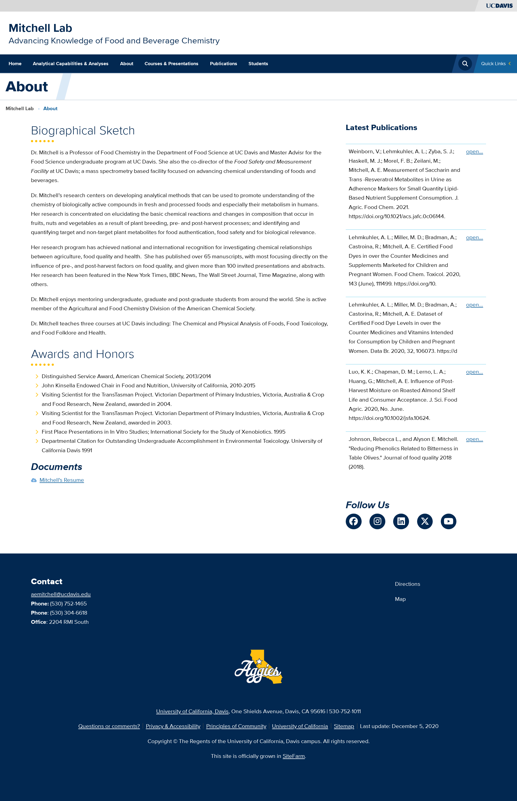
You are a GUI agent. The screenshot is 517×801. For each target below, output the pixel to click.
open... (474, 151)
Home (15, 63)
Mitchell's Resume (62, 480)
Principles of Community (236, 726)
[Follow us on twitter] (425, 521)
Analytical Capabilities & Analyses (71, 63)
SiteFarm (294, 756)
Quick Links (493, 63)
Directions (407, 584)
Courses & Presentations (171, 63)
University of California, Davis (192, 711)
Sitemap (344, 726)
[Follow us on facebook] (353, 521)
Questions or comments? (109, 726)
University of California (300, 726)
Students (258, 63)
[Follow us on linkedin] (401, 521)
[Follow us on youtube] (448, 521)
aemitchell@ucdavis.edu (61, 594)
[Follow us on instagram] (377, 521)
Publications (223, 63)
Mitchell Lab (40, 27)
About (126, 63)
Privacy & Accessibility (173, 726)
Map (400, 599)
